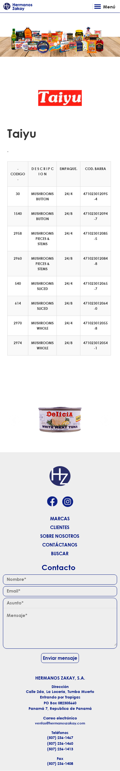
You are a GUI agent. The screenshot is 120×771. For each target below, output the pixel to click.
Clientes (59, 527)
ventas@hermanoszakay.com (60, 723)
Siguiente (105, 419)
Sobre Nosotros (59, 536)
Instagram (67, 502)
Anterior (14, 419)
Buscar (59, 553)
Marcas (60, 518)
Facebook (52, 502)
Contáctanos (59, 545)
